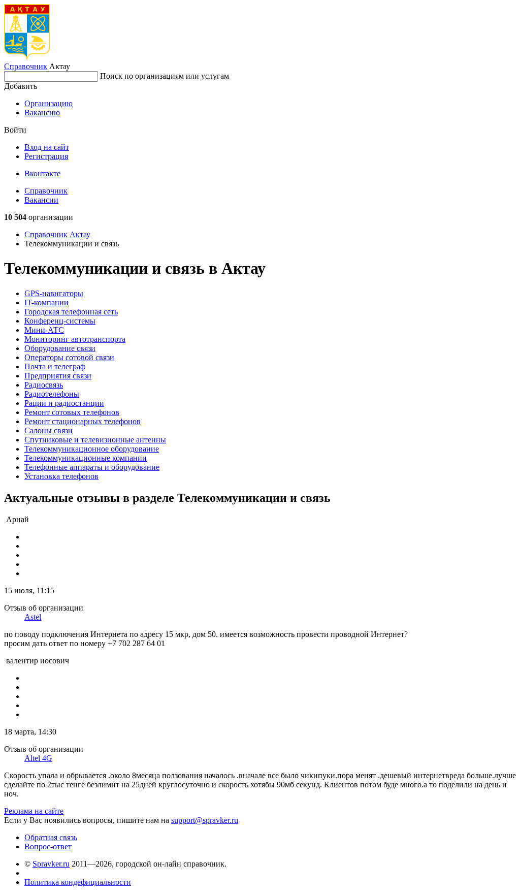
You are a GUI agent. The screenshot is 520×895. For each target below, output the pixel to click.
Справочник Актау (57, 234)
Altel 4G (38, 758)
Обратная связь (50, 837)
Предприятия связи (57, 375)
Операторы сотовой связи (69, 357)
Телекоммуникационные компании (85, 458)
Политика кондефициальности (77, 882)
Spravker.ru (51, 863)
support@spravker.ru (204, 820)
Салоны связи (48, 430)
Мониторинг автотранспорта (74, 339)
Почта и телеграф (54, 366)
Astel (32, 617)
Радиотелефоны (51, 394)
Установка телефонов (61, 476)
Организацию (48, 103)
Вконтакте (42, 173)
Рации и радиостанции (64, 403)
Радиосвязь (43, 384)
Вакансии (41, 200)
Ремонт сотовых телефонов (71, 412)
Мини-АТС (44, 330)
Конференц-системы (59, 320)
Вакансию (42, 112)
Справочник (25, 66)
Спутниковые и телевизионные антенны (95, 439)
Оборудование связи (59, 348)
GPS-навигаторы (53, 293)
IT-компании (46, 302)
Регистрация (46, 156)
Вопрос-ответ (48, 846)
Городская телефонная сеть (71, 311)
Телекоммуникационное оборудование (91, 448)
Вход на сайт (46, 147)
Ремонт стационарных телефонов (82, 421)
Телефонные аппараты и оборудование (91, 467)
